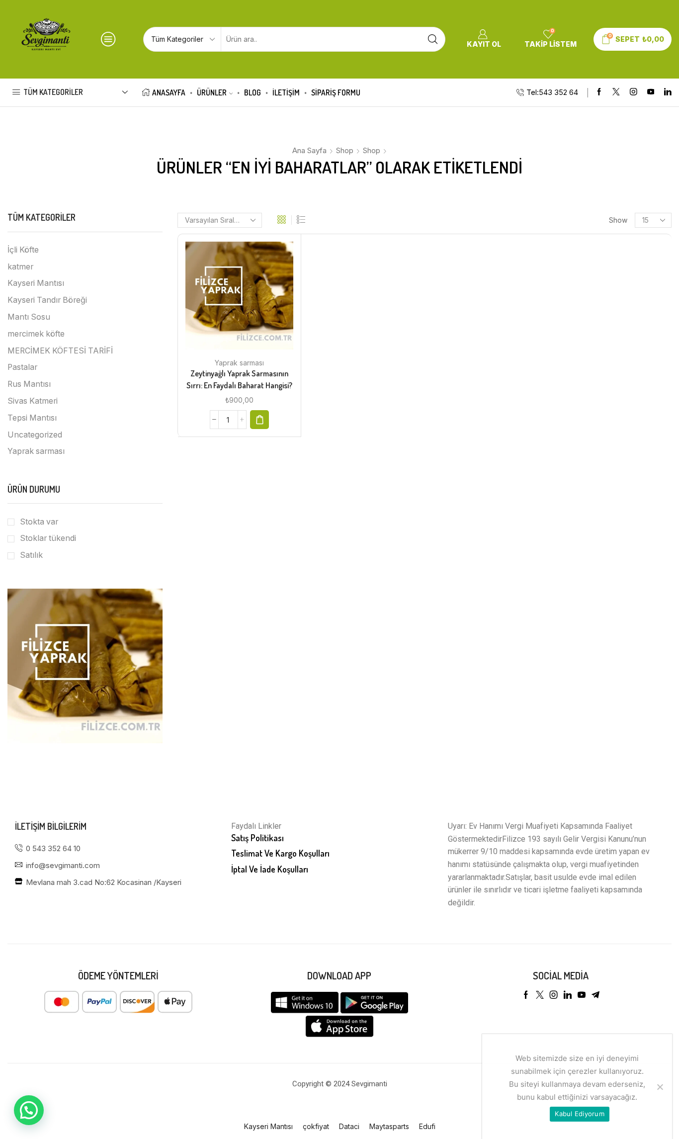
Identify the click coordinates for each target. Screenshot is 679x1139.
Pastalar (22, 367)
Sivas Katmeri (32, 401)
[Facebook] (599, 92)
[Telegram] (595, 995)
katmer (20, 266)
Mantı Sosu (28, 317)
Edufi (427, 1126)
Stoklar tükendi (48, 538)
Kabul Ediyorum (579, 1114)
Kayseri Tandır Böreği (47, 300)
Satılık (31, 555)
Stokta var (39, 521)
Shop (344, 150)
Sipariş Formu (335, 92)
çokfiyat (316, 1126)
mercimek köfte (36, 334)
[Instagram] (633, 92)
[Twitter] (616, 92)
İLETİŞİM (286, 92)
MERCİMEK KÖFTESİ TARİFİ (60, 350)
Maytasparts (389, 1126)
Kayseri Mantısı (35, 283)
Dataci (349, 1126)
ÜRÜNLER (212, 92)
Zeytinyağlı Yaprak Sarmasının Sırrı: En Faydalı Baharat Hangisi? (239, 379)
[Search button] (433, 39)
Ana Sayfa (309, 150)
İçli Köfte (23, 250)
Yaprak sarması (239, 362)
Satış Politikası (257, 837)
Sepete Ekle (229, 299)
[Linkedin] (668, 92)
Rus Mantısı (29, 384)
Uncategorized (34, 434)
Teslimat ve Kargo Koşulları (280, 853)
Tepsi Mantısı (32, 418)
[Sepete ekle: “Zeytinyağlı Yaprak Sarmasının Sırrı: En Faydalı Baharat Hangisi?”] (259, 419)
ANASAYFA (168, 92)
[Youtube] (651, 92)
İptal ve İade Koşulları (269, 869)
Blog (252, 92)
